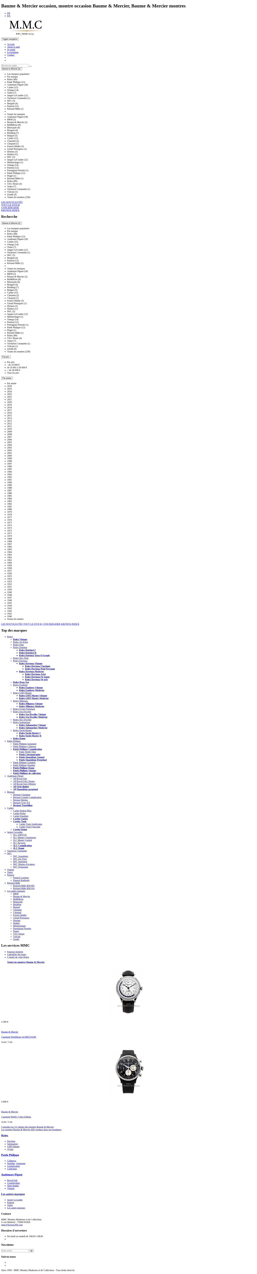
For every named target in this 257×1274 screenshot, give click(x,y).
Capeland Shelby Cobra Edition (16, 1117)
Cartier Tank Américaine (30, 824)
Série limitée (13, 1185)
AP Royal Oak (20, 778)
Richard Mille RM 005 (24, 885)
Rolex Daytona (20, 661)
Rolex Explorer (20, 685)
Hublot (16, 923)
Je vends (11, 49)
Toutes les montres (16, 962)
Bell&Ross (18, 899)
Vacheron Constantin (17, 851)
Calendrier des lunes (16, 954)
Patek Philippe (14, 741)
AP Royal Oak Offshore (24, 784)
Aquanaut (20, 1163)
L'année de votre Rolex (18, 957)
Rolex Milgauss (20, 701)
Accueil (10, 44)
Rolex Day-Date (21, 658)
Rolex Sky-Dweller (22, 719)
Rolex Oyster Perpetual (24, 709)
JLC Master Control (22, 840)
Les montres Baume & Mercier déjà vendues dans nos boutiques (31, 1129)
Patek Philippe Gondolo (24, 762)
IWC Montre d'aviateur (24, 864)
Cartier (10, 808)
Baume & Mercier (21, 896)
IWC (9, 853)
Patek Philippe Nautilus (24, 765)
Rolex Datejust (20, 647)
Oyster (10, 1149)
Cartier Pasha (19, 813)
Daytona (11, 1141)
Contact (10, 55)
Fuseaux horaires (15, 951)
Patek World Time (27, 752)
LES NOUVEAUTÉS (12, 202)
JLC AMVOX (20, 835)
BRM (15, 893)
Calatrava (11, 1160)
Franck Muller (19, 915)
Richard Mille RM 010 (24, 888)
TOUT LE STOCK (10, 205)
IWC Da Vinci (20, 859)
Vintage (10, 1188)
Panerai (10, 875)
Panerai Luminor (21, 877)
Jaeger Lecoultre (15, 832)
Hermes (16, 920)
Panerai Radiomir (21, 880)
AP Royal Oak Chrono (24, 781)
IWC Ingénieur (20, 861)
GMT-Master (13, 1146)
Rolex (10, 636)
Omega (10, 869)
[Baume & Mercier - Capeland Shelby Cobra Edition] (128, 1096)
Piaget (16, 931)
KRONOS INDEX (10, 210)
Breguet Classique (21, 794)
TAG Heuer (18, 934)
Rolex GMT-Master (22, 693)
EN (8, 16)
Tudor (10, 872)
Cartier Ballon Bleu (22, 810)
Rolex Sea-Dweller (22, 711)
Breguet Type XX (21, 802)
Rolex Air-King (20, 642)
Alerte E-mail (13, 47)
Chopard (17, 912)
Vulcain (16, 936)
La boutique (12, 52)
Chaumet (17, 910)
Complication (13, 1166)
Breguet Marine (20, 800)
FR (8, 13)
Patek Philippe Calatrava (24, 746)
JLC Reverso (19, 843)
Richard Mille (13, 883)
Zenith (16, 939)
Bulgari (16, 907)
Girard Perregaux (21, 918)
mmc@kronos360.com (12, 1225)
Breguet (11, 792)
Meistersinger (19, 926)
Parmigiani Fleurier (22, 928)
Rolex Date (18, 644)
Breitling (17, 904)
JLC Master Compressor (24, 837)
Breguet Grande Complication (27, 797)
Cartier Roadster (20, 816)
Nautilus (11, 1163)
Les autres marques (16, 891)
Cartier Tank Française (29, 827)
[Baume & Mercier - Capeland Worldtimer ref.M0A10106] (128, 1016)
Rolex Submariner (21, 722)
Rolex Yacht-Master (22, 730)
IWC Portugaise (20, 867)
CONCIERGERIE (10, 207)
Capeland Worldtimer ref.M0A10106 (18, 1037)
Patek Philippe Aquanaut (24, 744)
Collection (12, 1168)
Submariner (12, 1144)
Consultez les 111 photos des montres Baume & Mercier (27, 1127)
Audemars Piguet (15, 776)
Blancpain (18, 902)
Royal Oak (12, 1180)
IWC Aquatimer (20, 856)
